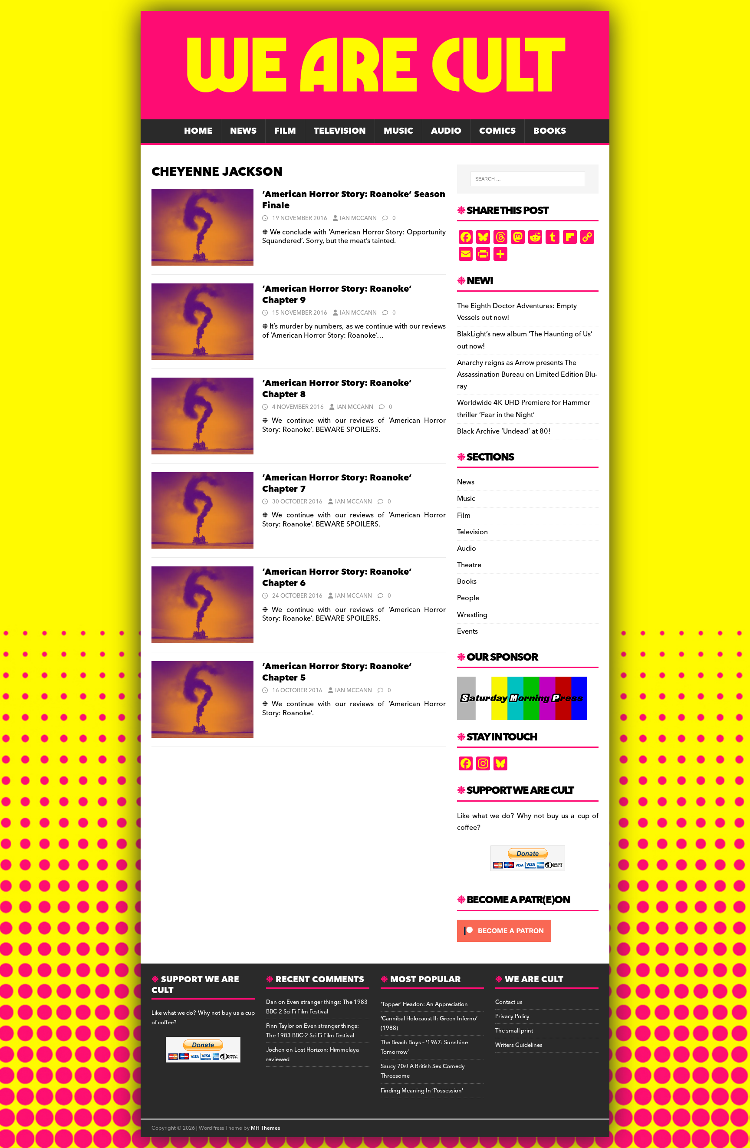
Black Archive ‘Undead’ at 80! (503, 431)
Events (467, 631)
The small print (514, 1031)
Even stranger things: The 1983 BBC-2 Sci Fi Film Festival (317, 1006)
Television (340, 131)
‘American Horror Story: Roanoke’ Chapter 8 (337, 389)
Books (549, 131)
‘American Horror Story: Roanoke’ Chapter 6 (337, 578)
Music (398, 131)
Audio (446, 131)
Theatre (469, 565)
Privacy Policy (512, 1016)
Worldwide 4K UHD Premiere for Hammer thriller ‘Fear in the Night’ (523, 409)
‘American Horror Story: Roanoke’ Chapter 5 (337, 672)
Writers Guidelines (519, 1045)
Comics (497, 131)
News (243, 131)
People (468, 598)
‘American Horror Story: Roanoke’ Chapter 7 (337, 483)
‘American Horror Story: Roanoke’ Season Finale (353, 200)
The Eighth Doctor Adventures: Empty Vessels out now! (517, 312)
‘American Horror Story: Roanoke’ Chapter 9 (337, 295)
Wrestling (472, 615)
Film (285, 131)
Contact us (509, 1002)
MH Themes (265, 1128)
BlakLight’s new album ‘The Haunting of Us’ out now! (524, 340)
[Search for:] (528, 178)
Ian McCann (358, 218)
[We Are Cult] (375, 113)
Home (198, 131)
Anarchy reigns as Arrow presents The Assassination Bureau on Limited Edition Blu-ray (527, 374)
